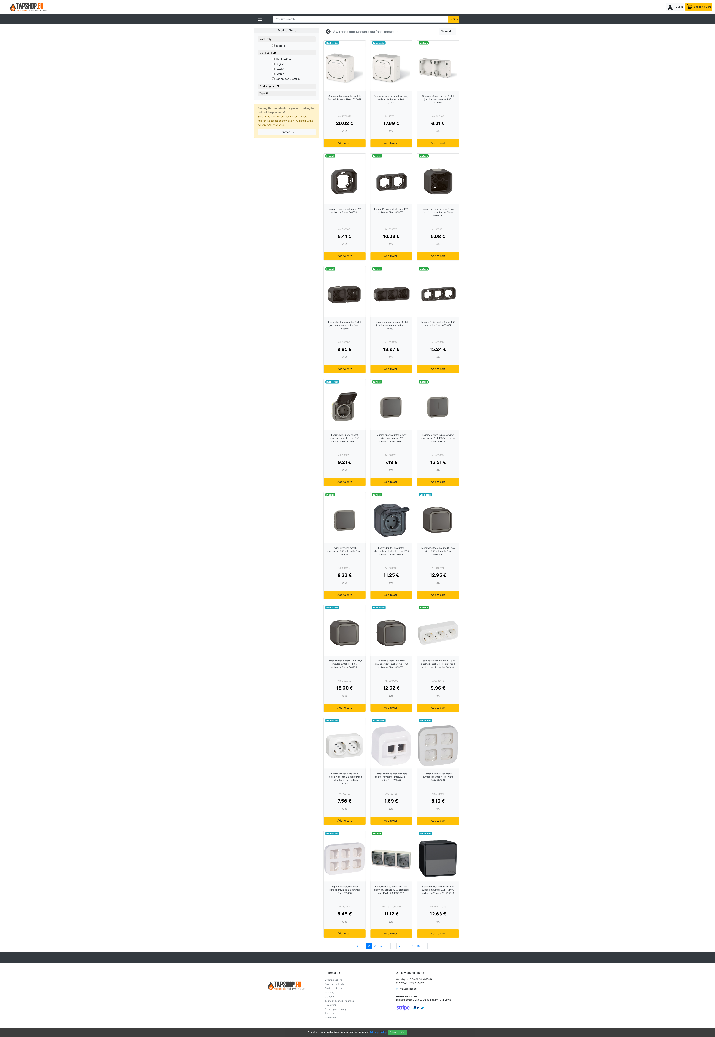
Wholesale (330, 1017)
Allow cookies (398, 1032)
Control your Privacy (335, 1009)
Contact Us (286, 132)
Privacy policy (378, 1032)
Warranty (329, 992)
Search (454, 18)
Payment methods (334, 984)
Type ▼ (263, 93)
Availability (265, 39)
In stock (280, 45)
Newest (446, 31)
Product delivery (333, 988)
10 (418, 946)
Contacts (329, 996)
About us (329, 1013)
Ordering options (333, 979)
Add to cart (344, 143)
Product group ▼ (269, 86)
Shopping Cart (702, 6)
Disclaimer (330, 1005)
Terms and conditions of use (339, 1000)
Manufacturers (268, 52)
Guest (679, 6)
